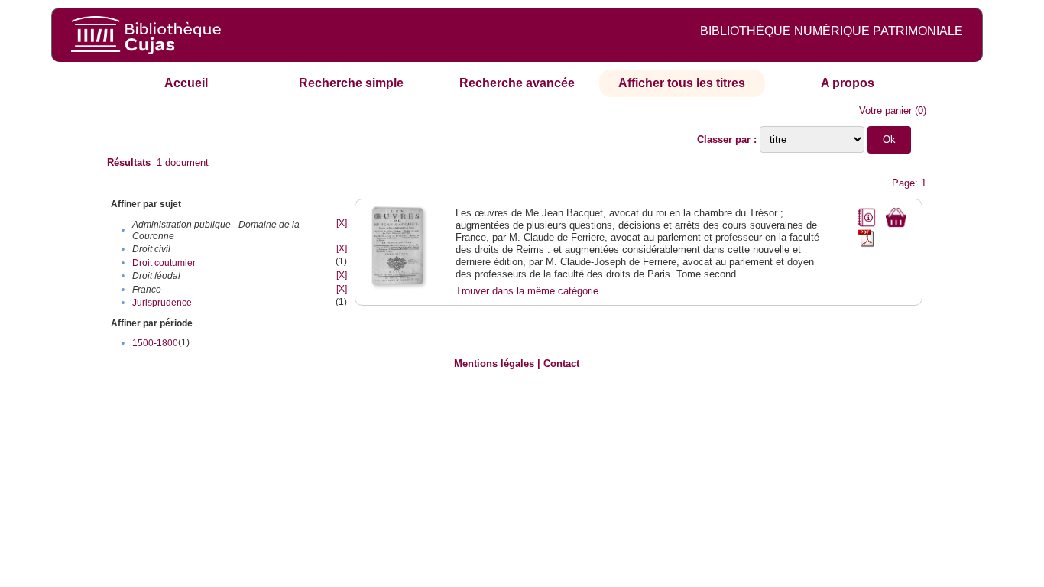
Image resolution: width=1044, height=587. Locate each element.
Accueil (186, 82)
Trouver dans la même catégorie (527, 291)
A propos (847, 82)
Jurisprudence (162, 302)
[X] (341, 223)
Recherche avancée (517, 82)
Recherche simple (351, 82)
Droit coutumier (164, 263)
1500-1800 (155, 343)
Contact (561, 363)
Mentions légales (494, 363)
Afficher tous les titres (681, 82)
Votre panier (885, 110)
